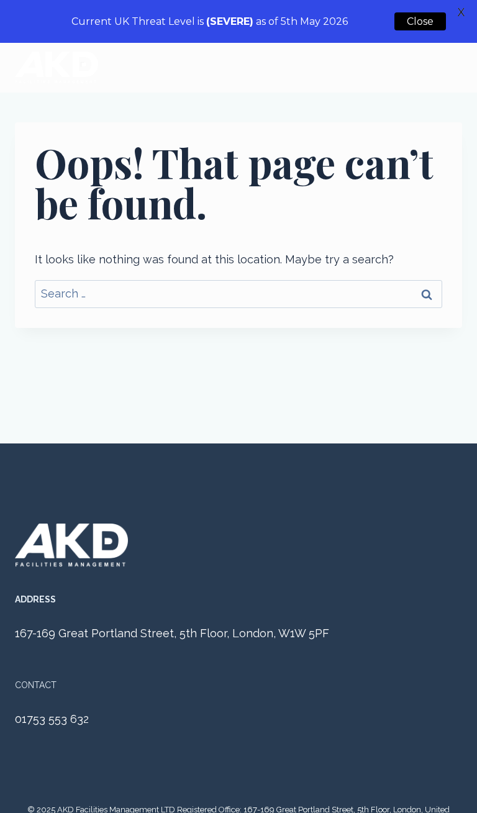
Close (420, 21)
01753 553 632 (52, 718)
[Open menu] (450, 68)
